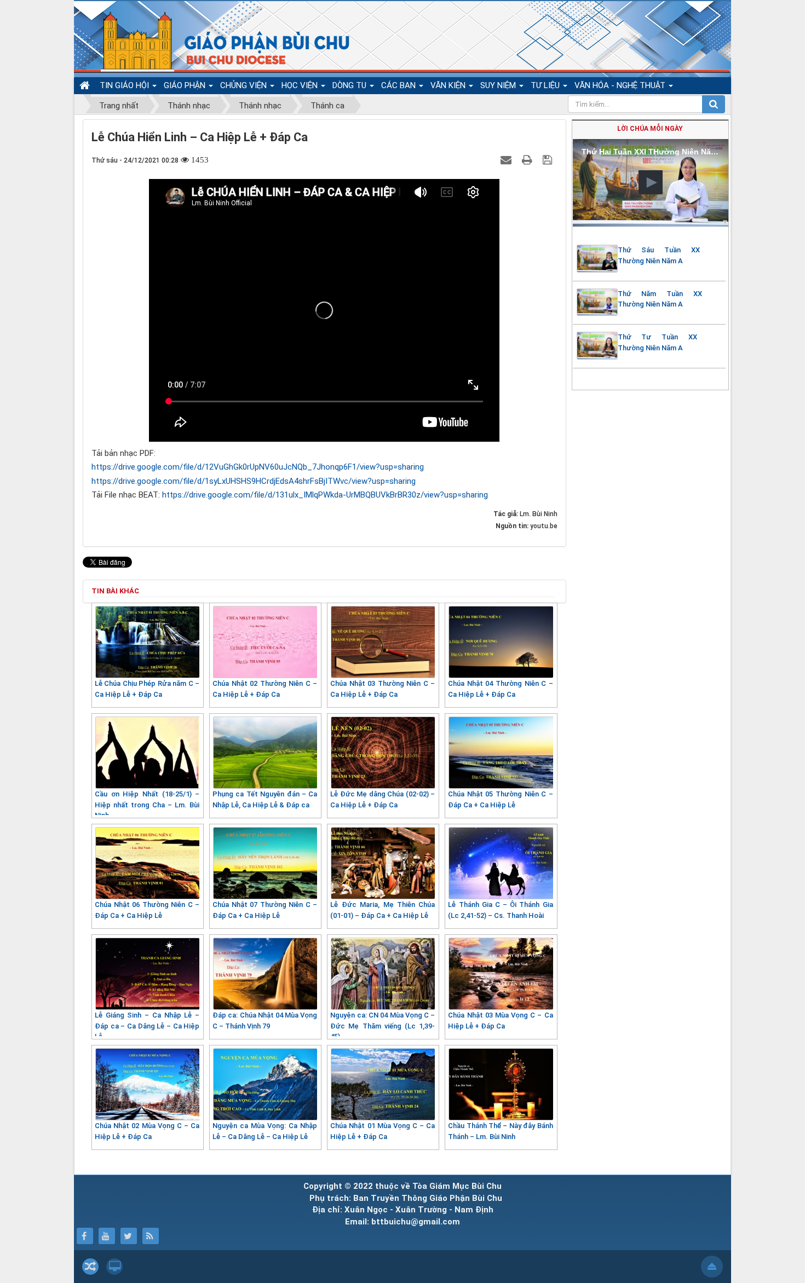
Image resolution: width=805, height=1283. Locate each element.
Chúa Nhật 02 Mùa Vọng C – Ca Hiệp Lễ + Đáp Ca (147, 1131)
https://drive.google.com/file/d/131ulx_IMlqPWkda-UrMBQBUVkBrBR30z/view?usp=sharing (325, 495)
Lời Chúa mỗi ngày (650, 128)
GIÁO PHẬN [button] (186, 85)
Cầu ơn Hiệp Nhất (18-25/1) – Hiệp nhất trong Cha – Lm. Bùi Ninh (147, 804)
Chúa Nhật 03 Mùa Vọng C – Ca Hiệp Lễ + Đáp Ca (500, 1020)
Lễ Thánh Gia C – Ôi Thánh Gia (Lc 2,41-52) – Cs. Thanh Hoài (500, 910)
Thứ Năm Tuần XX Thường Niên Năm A (660, 299)
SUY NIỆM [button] (499, 85)
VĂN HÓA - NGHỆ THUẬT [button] (621, 85)
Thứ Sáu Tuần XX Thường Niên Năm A (659, 255)
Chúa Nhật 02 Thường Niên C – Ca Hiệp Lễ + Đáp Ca (264, 688)
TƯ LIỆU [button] (546, 85)
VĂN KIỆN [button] (449, 85)
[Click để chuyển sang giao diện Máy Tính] (114, 1266)
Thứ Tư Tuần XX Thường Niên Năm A (657, 342)
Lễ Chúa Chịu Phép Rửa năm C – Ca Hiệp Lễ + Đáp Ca (147, 688)
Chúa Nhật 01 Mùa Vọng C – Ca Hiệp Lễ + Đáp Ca (382, 1131)
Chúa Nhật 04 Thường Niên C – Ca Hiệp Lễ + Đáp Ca (500, 688)
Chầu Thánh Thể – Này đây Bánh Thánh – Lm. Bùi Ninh (500, 1131)
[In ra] (528, 160)
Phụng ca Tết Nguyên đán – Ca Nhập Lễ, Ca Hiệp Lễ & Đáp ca (264, 799)
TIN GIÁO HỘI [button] (125, 85)
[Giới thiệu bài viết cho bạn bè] (507, 160)
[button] (651, 182)
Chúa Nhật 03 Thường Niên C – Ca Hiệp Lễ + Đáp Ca (382, 688)
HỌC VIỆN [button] (300, 85)
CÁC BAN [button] (399, 85)
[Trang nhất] (86, 85)
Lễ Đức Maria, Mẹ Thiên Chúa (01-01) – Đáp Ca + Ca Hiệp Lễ (382, 910)
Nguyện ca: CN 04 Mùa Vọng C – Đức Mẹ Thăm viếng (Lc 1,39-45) (382, 1026)
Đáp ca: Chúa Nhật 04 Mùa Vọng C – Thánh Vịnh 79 (264, 1020)
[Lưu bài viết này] (549, 160)
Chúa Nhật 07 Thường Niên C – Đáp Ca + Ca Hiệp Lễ (264, 910)
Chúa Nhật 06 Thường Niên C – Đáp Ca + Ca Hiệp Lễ (147, 910)
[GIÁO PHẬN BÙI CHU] (215, 41)
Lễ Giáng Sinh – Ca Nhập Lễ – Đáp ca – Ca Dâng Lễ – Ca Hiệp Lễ (147, 1026)
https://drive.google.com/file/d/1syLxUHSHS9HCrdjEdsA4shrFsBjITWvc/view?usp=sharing (253, 481)
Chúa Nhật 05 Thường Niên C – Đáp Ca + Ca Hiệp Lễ (500, 799)
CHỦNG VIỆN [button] (244, 85)
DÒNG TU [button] (350, 85)
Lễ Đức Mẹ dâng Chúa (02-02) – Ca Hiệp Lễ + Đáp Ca (382, 799)
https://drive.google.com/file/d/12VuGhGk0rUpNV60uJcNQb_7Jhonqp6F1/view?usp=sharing (257, 467)
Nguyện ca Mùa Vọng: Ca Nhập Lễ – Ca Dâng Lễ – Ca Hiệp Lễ (264, 1131)
